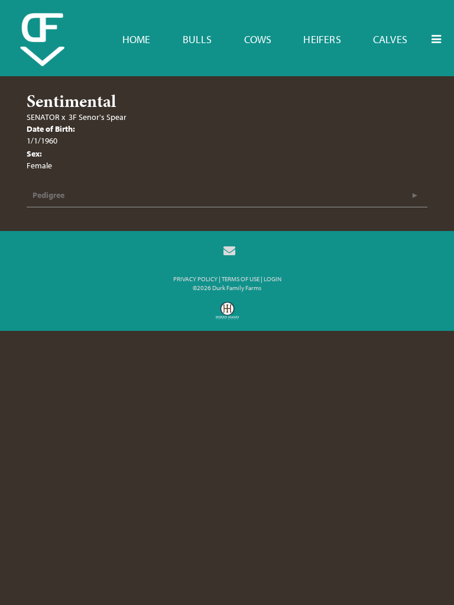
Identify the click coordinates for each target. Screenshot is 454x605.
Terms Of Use (241, 279)
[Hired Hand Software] (227, 315)
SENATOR (43, 117)
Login (272, 279)
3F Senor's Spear (98, 117)
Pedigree (48, 195)
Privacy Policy (195, 279)
